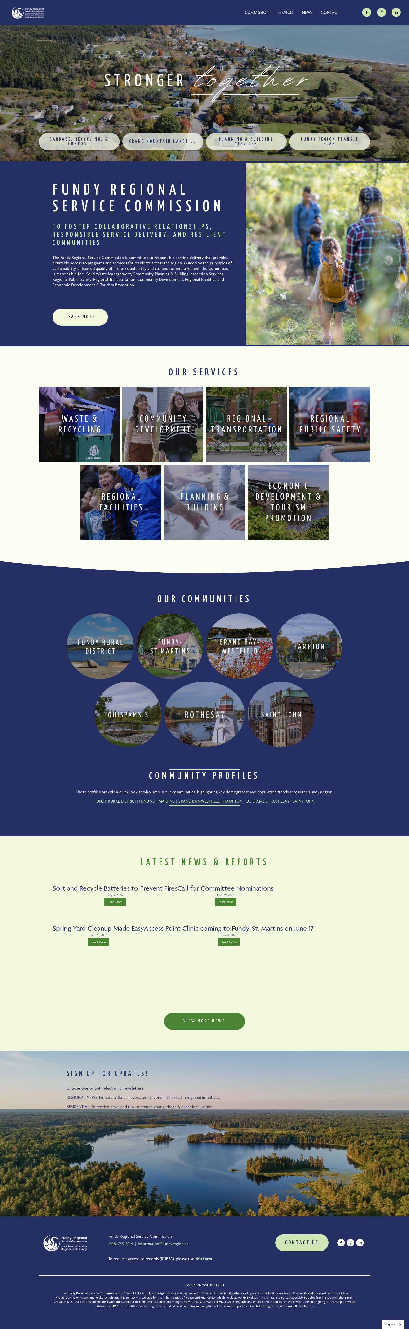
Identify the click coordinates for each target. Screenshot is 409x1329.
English (389, 1324)
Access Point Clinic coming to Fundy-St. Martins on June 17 (229, 928)
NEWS (307, 12)
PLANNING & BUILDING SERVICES (246, 141)
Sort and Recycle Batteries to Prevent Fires (115, 888)
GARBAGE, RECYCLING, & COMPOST (79, 141)
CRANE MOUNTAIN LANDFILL (162, 141)
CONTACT (330, 12)
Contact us (302, 1242)
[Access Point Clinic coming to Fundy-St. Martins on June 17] (229, 918)
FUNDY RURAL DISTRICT (115, 801)
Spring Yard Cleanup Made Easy (98, 928)
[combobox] (393, 1324)
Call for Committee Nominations (226, 888)
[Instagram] (381, 12)
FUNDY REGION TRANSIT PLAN (330, 141)
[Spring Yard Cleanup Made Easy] (98, 918)
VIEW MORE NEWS (204, 1021)
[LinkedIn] (396, 12)
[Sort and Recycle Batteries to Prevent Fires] (115, 878)
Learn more (80, 317)
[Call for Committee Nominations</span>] (226, 878)
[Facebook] (366, 12)
